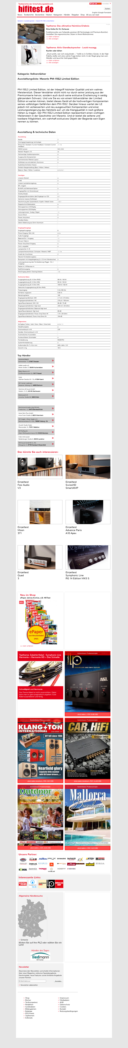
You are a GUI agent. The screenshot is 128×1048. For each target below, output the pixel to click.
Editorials (29, 1018)
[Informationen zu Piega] (100, 865)
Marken (49, 15)
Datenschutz (65, 1004)
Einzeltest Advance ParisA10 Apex (74, 530)
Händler (67, 15)
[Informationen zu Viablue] (51, 870)
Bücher (28, 1000)
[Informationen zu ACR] (23, 860)
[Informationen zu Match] (61, 865)
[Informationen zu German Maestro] (100, 860)
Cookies (63, 1007)
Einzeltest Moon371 (23, 530)
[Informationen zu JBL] (51, 865)
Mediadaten (64, 1000)
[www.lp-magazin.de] (51, 890)
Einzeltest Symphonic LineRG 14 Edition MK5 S (77, 575)
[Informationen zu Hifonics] (43, 865)
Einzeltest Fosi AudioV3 (23, 485)
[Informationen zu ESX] (80, 860)
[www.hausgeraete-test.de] (32, 890)
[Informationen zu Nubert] (90, 865)
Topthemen (29, 1015)
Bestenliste (39, 15)
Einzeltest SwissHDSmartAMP (72, 485)
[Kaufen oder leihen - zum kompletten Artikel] (32, 55)
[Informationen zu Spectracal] (33, 870)
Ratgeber (75, 15)
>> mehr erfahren (26, 646)
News (20, 15)
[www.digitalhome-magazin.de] (23, 890)
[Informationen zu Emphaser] (71, 860)
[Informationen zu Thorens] (43, 870)
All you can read (92, 15)
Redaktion (29, 1004)
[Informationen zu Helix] (33, 865)
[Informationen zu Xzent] (61, 870)
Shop (82, 15)
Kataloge (28, 1011)
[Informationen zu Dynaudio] (61, 860)
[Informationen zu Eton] (90, 860)
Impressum (64, 998)
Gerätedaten (30, 1007)
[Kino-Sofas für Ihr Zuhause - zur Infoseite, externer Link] (32, 34)
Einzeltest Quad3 (23, 575)
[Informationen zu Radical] (23, 870)
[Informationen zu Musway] (80, 865)
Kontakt (63, 1009)
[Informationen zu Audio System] (33, 860)
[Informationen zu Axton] (43, 860)
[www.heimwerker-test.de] (42, 890)
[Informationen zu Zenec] (71, 870)
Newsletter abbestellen (29, 985)
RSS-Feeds (29, 1013)
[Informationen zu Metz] (71, 865)
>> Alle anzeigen (52, 39)
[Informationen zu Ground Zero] (23, 865)
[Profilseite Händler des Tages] (40, 960)
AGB (62, 1002)
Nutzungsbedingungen (69, 1011)
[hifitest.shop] (59, 890)
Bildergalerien (30, 1009)
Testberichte (29, 15)
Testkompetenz (31, 1002)
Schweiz (24, 940)
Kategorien (58, 15)
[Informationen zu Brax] (51, 860)
